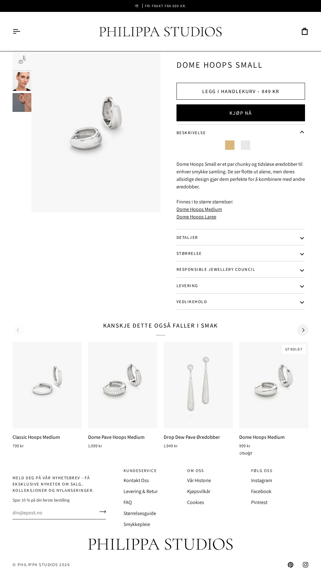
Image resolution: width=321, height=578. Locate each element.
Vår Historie (199, 480)
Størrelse (189, 253)
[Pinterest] (290, 565)
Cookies (195, 502)
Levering (187, 285)
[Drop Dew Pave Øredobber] (198, 385)
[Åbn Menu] (22, 31)
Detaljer (187, 237)
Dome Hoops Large (196, 216)
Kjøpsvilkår (198, 491)
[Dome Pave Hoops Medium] (122, 385)
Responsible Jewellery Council (215, 269)
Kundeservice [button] (140, 470)
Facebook (261, 491)
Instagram (261, 480)
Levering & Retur (141, 491)
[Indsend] (101, 512)
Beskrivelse (191, 132)
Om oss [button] (195, 470)
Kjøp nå (240, 112)
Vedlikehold (191, 301)
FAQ (128, 502)
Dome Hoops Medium (199, 209)
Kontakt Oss (136, 480)
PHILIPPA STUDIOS (38, 564)
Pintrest (259, 502)
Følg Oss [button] (262, 470)
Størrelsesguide (140, 513)
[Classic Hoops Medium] (47, 385)
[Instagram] (305, 565)
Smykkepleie (137, 524)
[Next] (302, 330)
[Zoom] (95, 132)
